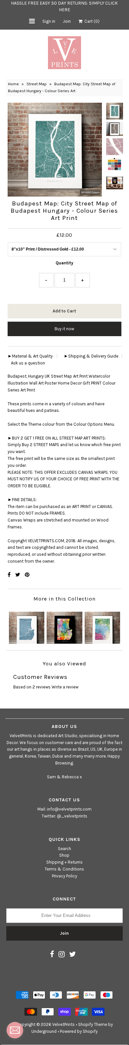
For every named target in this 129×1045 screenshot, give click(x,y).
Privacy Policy (64, 875)
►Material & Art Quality (30, 356)
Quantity (64, 262)
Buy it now (64, 328)
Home (13, 84)
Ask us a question (28, 363)
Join (67, 21)
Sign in (48, 21)
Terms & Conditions (64, 869)
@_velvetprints (72, 816)
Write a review (65, 686)
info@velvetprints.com (69, 809)
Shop (64, 855)
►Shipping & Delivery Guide (91, 356)
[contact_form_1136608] (15, 1030)
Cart (91, 21)
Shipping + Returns (64, 862)
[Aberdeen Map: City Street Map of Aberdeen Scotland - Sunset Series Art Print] (64, 626)
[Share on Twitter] (18, 575)
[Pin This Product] (27, 575)
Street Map (36, 84)
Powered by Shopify (79, 1031)
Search (64, 848)
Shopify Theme (92, 1024)
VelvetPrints (63, 1024)
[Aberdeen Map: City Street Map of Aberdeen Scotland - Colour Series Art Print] (26, 626)
